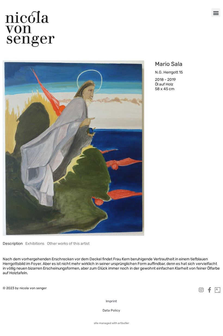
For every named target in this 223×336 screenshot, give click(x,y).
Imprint (111, 301)
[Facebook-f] (209, 290)
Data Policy (111, 310)
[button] (215, 12)
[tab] (13, 243)
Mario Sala (168, 63)
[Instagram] (201, 290)
